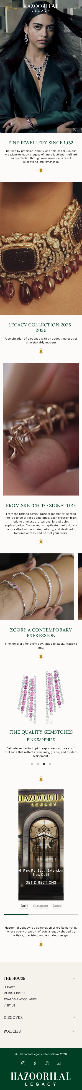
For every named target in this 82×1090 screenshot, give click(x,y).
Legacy (9, 987)
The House (15, 978)
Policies (12, 1031)
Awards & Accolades (20, 999)
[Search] (75, 7)
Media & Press (15, 993)
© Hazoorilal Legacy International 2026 (41, 1054)
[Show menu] (8, 7)
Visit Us (10, 1005)
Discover (13, 1017)
